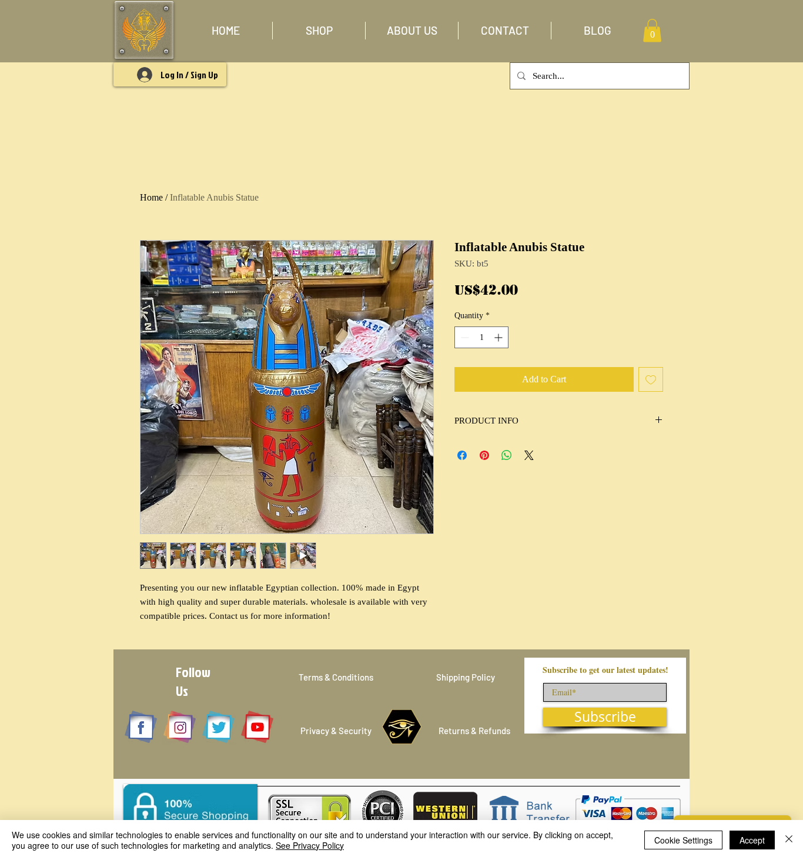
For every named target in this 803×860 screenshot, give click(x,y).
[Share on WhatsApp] (507, 455)
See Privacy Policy (310, 845)
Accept (752, 840)
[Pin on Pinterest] (484, 455)
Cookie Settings (683, 840)
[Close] (789, 840)
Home (151, 197)
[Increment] (499, 337)
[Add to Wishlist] (650, 379)
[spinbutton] (481, 337)
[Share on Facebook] (462, 455)
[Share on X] (529, 455)
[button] (319, 30)
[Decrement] (463, 337)
